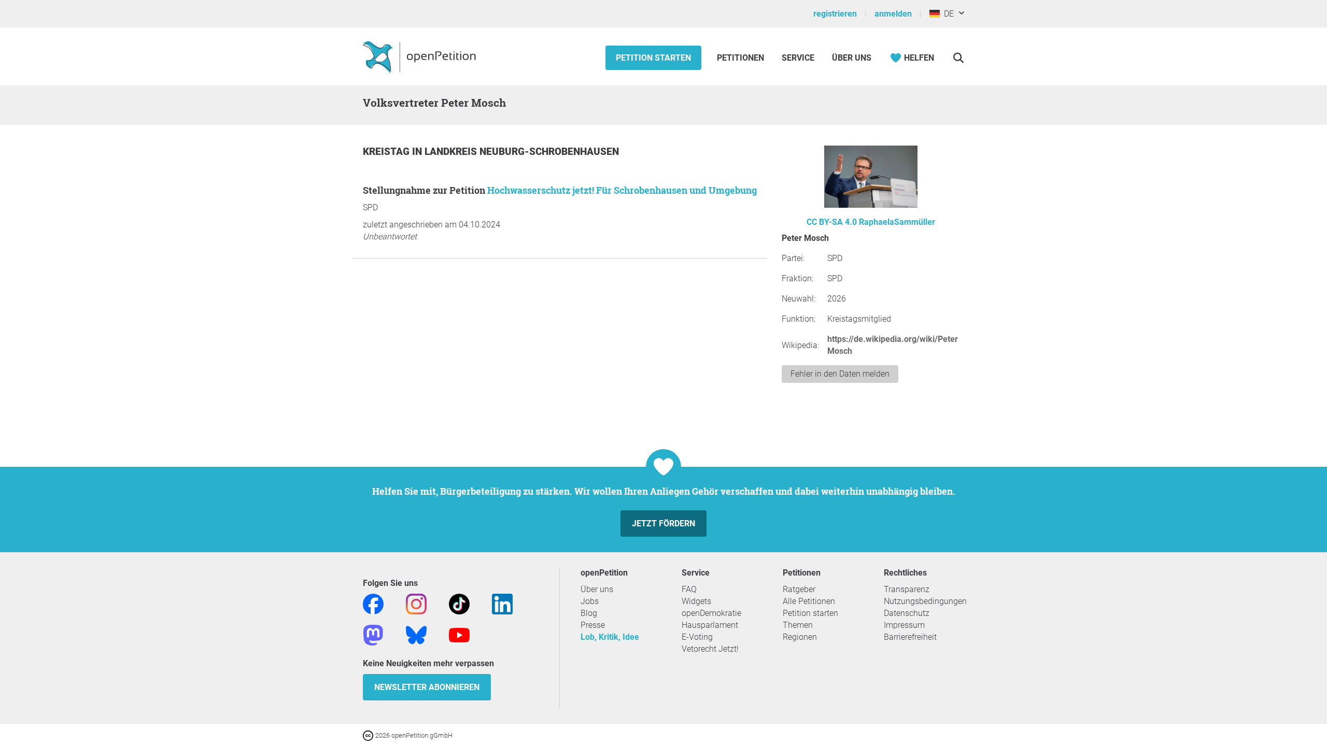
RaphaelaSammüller (897, 222)
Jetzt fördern (663, 523)
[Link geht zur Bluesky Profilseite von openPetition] (416, 634)
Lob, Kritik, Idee (610, 637)
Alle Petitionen (809, 601)
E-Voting (697, 637)
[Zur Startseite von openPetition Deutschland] (420, 56)
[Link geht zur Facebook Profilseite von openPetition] (373, 603)
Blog (589, 613)
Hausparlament (710, 625)
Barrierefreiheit (910, 637)
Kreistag (387, 151)
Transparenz (906, 589)
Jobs (590, 601)
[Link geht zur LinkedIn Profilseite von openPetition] (502, 603)
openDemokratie (711, 613)
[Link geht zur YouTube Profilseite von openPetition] (459, 634)
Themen (798, 625)
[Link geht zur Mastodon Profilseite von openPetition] (373, 634)
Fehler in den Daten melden (840, 374)
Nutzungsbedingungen (925, 601)
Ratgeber (799, 589)
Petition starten (653, 58)
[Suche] (958, 58)
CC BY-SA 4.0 (832, 222)
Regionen (800, 637)
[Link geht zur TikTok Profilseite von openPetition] (459, 603)
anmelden (893, 14)
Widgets (696, 601)
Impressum (904, 625)
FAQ (689, 589)
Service (798, 58)
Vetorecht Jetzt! (710, 649)
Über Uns (851, 58)
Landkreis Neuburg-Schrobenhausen (522, 151)
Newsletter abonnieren (426, 687)
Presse (593, 625)
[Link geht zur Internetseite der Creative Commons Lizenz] (369, 735)
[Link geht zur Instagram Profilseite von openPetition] (416, 603)
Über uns (597, 589)
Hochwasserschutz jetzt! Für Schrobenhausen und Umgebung (622, 190)
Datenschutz (906, 613)
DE (947, 14)
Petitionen (741, 58)
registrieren (835, 14)
